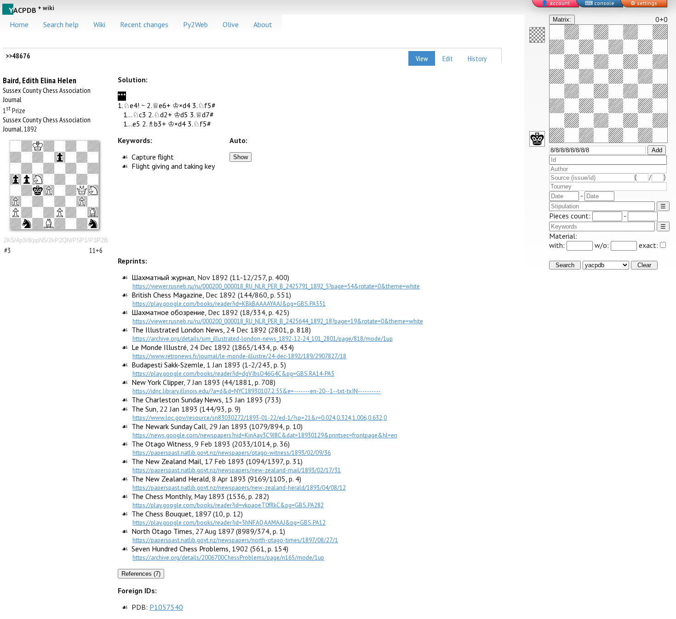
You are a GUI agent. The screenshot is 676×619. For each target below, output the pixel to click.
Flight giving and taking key (173, 166)
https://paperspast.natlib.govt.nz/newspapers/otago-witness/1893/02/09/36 (231, 452)
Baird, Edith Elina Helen (39, 80)
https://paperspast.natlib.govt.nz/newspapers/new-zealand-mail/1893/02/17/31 (236, 470)
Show (240, 157)
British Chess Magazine (167, 294)
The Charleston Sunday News (177, 399)
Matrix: (562, 19)
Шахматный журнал (163, 277)
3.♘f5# (204, 105)
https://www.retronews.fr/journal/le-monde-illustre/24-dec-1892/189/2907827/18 (239, 356)
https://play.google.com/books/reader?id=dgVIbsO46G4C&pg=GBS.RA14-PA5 (233, 373)
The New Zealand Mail (166, 461)
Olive (231, 24)
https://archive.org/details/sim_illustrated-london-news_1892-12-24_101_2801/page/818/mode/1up (262, 338)
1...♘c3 (134, 114)
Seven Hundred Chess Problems (180, 548)
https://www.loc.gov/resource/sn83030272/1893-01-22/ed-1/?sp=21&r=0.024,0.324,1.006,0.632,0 (259, 417)
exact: (648, 245)
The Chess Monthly (161, 496)
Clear (644, 265)
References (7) (140, 573)
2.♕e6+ (159, 105)
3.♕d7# (202, 114)
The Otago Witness (161, 443)
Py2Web (195, 24)
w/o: (603, 245)
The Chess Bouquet (162, 513)
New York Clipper (157, 382)
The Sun (144, 408)
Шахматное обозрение (168, 312)
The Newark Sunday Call (169, 426)
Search (565, 265)
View (422, 58)
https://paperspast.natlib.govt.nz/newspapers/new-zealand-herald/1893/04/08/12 (239, 487)
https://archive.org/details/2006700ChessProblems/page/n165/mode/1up (228, 557)
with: (558, 245)
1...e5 (131, 123)
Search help (61, 24)
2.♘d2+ (160, 114)
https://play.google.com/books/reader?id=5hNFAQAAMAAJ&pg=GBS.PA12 (229, 522)
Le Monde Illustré (159, 347)
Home (19, 24)
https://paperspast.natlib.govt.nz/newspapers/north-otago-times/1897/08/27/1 (235, 540)
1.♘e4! (128, 105)
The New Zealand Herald (170, 478)
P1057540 (166, 607)
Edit (447, 58)
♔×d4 (181, 105)
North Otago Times (162, 531)
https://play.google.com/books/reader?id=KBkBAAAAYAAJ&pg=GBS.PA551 (229, 303)
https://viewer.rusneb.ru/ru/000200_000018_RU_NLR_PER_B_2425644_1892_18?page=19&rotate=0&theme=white (277, 321)
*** (122, 96)
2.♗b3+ (154, 123)
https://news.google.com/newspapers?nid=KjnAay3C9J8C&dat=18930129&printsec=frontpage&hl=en (264, 435)
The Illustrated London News (177, 329)
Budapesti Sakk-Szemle (167, 364)
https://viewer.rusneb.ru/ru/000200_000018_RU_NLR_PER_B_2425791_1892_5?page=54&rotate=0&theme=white (276, 286)
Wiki (99, 24)
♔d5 (181, 114)
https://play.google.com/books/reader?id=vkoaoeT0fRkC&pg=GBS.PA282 (228, 505)
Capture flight (153, 156)
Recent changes (144, 24)
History (477, 58)
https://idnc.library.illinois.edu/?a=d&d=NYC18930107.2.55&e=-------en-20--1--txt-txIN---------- (256, 391)
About (262, 24)
